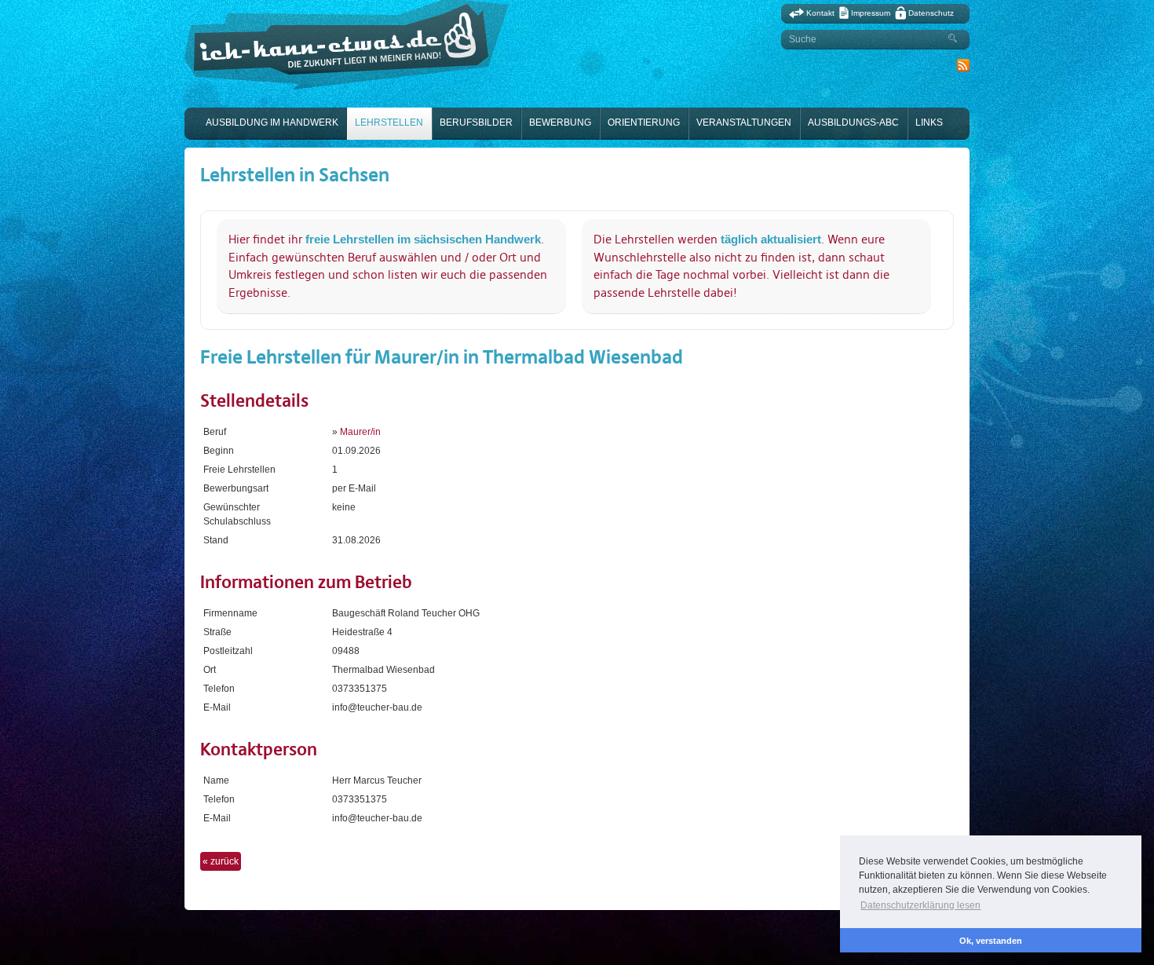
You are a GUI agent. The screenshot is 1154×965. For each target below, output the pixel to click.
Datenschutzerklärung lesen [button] (920, 905)
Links (929, 122)
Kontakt (820, 13)
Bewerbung (560, 122)
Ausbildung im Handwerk (272, 122)
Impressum (870, 13)
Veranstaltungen (743, 122)
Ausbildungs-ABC (853, 122)
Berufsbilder (476, 122)
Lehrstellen (389, 122)
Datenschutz (931, 13)
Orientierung (644, 122)
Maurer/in (360, 431)
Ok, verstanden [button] (990, 940)
